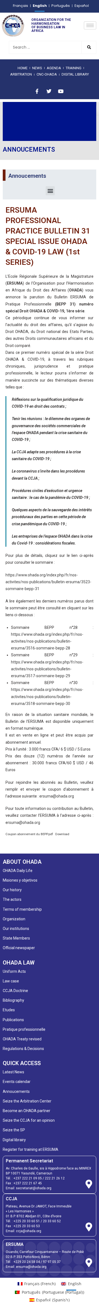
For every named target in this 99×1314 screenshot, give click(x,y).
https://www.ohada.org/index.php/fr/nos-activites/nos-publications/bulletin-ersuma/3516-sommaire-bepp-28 (47, 641)
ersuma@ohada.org (56, 796)
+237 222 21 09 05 (27, 1178)
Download (62, 834)
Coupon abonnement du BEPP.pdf (29, 834)
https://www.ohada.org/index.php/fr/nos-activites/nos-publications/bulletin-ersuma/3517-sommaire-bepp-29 (47, 669)
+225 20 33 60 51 (26, 1221)
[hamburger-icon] (90, 25)
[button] (50, 190)
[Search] (88, 47)
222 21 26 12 (55, 1178)
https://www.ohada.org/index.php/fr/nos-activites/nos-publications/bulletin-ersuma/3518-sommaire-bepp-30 (47, 696)
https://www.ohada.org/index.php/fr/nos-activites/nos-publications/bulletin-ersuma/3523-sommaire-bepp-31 (48, 582)
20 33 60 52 (52, 1221)
